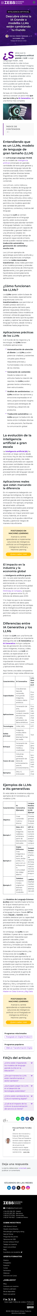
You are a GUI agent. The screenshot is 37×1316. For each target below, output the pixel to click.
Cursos (5, 1268)
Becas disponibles (9, 1291)
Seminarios (7, 1270)
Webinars (6, 1273)
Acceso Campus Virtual (11, 1242)
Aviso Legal (8, 1302)
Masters (6, 1260)
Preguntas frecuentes (10, 1237)
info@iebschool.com (13, 1208)
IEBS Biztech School (10, 1226)
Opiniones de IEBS (9, 1239)
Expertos (6, 1265)
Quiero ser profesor (9, 1247)
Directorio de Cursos (10, 1276)
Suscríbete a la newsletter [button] (12, 1252)
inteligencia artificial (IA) (17, 451)
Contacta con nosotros (10, 1286)
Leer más (26, 1152)
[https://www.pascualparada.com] (14, 1130)
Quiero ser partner (9, 1294)
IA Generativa (24, 98)
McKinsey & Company (12, 591)
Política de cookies (19, 1302)
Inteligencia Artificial (18, 12)
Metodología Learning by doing (13, 1231)
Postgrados (7, 1263)
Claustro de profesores (10, 1229)
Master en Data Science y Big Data (18, 991)
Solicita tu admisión (9, 1289)
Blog (4, 1249)
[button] (18, 1066)
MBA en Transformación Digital (19, 1048)
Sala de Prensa (8, 1234)
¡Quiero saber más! (18, 554)
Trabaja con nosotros (10, 1244)
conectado (22, 1168)
